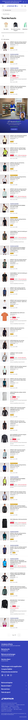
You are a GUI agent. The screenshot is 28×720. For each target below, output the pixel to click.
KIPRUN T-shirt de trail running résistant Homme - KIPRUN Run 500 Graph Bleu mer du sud (18, 562)
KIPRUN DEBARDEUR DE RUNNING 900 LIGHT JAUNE (17, 206)
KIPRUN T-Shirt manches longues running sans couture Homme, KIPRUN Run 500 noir (18, 409)
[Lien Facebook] (2, 675)
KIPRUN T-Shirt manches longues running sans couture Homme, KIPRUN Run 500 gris (18, 451)
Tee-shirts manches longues (15, 30)
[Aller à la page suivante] (19, 635)
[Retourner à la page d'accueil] (12, 6)
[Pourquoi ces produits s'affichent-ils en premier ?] (2, 39)
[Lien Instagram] (11, 675)
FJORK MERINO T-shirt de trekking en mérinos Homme (18, 232)
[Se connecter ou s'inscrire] (22, 6)
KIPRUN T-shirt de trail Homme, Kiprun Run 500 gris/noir (17, 328)
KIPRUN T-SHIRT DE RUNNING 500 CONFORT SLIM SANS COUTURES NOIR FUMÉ (17, 574)
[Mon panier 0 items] (25, 6)
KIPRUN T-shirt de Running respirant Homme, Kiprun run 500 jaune (18, 136)
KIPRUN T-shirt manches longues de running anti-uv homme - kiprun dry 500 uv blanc (18, 301)
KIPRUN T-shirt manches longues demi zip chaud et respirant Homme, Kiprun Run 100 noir (18, 507)
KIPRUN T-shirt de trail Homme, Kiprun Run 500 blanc (17, 56)
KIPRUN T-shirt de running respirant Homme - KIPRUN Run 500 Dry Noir (18, 42)
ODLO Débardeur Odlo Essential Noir (18, 519)
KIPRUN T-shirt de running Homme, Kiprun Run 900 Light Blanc (18, 87)
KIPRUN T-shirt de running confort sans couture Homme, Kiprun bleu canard (18, 380)
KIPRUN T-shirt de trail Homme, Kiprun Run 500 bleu (17, 163)
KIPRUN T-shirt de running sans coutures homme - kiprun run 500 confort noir (18, 422)
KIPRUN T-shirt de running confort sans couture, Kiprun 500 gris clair (18, 492)
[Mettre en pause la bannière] (24, 2)
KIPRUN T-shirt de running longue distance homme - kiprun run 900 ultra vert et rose (18, 149)
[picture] (4, 46)
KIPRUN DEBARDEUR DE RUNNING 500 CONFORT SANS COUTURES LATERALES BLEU (17, 249)
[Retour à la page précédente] (8, 635)
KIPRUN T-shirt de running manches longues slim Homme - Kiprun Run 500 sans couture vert (18, 190)
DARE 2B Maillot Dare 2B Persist (17, 312)
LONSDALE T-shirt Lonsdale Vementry (16, 353)
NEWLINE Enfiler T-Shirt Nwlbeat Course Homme (17, 601)
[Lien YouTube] (8, 675)
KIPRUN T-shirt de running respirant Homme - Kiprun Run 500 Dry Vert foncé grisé (18, 261)
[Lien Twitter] (5, 675)
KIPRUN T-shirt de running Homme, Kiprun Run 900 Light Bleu (18, 534)
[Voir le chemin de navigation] (1, 14)
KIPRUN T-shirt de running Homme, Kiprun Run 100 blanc (18, 177)
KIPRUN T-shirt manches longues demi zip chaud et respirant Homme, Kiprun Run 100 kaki (18, 588)
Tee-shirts (6, 29)
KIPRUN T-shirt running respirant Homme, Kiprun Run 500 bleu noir (18, 288)
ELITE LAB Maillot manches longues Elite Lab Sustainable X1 (18, 435)
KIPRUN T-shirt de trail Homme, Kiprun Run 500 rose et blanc (17, 620)
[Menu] (2, 6)
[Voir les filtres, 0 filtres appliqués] (3, 35)
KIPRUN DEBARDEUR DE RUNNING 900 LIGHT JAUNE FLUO (17, 479)
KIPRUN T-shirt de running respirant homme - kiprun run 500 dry (18, 367)
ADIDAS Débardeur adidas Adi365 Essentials (18, 393)
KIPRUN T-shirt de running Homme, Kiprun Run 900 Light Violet (18, 70)
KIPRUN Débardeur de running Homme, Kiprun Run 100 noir (17, 341)
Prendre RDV (14, 129)
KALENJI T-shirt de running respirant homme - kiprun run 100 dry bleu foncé (18, 548)
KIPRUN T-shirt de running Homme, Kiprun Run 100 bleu (18, 465)
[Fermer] (26, 2)
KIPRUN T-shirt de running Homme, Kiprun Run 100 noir (18, 220)
